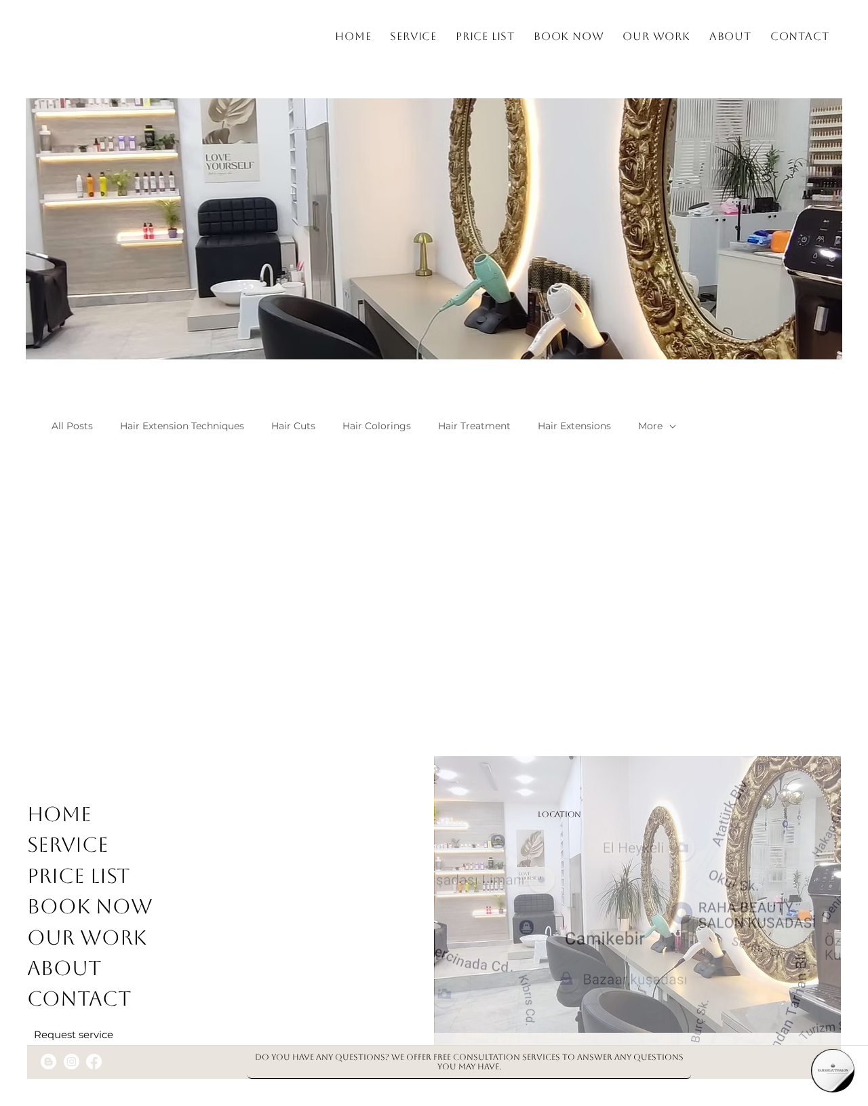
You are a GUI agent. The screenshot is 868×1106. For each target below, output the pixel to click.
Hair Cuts (293, 426)
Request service (73, 1035)
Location (559, 814)
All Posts (72, 426)
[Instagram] (71, 1061)
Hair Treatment (474, 426)
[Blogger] (48, 1061)
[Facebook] (94, 1061)
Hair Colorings (376, 426)
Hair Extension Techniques (182, 426)
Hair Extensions (574, 426)
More (650, 426)
